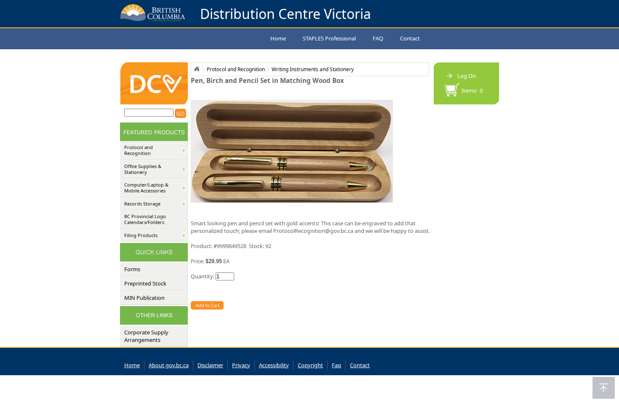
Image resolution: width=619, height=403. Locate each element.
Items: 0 (472, 90)
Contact (410, 38)
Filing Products (140, 235)
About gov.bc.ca (169, 365)
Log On (466, 76)
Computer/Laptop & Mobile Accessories (146, 188)
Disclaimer (210, 365)
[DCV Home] (154, 102)
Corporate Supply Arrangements (146, 336)
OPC (196, 69)
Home (278, 38)
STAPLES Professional (329, 38)
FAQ (378, 38)
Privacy (241, 365)
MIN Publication (144, 298)
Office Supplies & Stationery (142, 169)
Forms (132, 269)
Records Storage (142, 204)
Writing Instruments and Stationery (313, 69)
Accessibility (274, 365)
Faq (336, 365)
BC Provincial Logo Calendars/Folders (145, 219)
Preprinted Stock (145, 283)
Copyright (310, 365)
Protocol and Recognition (138, 150)
